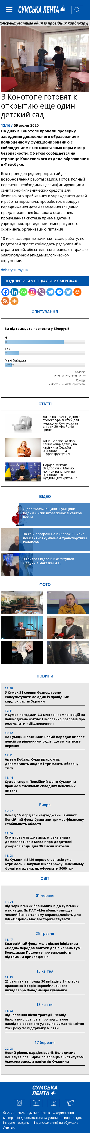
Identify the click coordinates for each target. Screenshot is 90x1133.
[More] (14, 301)
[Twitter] (68, 292)
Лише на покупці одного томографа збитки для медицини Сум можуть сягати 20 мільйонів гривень (62, 423)
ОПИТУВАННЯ (45, 312)
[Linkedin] (14, 292)
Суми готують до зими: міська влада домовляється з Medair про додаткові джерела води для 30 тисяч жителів (38, 841)
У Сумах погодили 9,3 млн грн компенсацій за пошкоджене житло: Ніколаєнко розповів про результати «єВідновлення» (45, 719)
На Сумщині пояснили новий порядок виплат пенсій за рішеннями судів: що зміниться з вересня (45, 741)
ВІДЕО (45, 497)
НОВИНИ (45, 676)
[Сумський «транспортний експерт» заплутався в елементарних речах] (68, 602)
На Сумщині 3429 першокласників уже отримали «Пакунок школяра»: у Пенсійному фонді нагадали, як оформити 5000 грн (44, 864)
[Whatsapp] (23, 292)
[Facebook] (5, 292)
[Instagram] (32, 292)
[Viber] (41, 292)
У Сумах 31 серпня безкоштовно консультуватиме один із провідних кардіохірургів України (37, 696)
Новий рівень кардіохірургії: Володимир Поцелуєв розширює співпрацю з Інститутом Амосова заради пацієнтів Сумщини (44, 1057)
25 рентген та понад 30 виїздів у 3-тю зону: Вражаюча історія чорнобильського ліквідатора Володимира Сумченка (42, 985)
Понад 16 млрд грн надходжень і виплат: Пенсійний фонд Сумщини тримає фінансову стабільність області (44, 819)
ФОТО (45, 585)
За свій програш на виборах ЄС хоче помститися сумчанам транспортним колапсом (55, 538)
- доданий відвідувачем (67, 384)
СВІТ (45, 878)
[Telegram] (50, 292)
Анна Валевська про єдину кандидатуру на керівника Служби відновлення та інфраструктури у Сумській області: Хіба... (61, 449)
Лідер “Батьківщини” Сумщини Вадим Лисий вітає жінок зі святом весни (52, 513)
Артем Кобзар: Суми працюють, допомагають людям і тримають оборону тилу (41, 763)
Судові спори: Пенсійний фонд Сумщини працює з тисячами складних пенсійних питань (40, 786)
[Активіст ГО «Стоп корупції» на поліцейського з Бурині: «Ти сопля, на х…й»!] (22, 652)
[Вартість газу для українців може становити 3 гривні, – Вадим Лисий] (68, 627)
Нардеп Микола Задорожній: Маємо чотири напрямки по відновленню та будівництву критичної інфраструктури (60, 473)
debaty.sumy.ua (14, 269)
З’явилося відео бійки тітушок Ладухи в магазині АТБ (48, 561)
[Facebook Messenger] (59, 292)
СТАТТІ (45, 404)
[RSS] (5, 301)
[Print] (77, 292)
